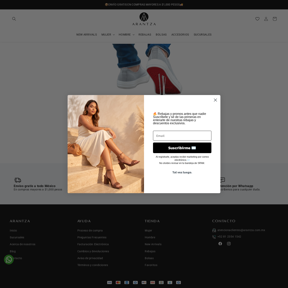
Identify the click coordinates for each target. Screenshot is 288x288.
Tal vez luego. (182, 172)
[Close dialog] (215, 100)
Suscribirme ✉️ (182, 148)
